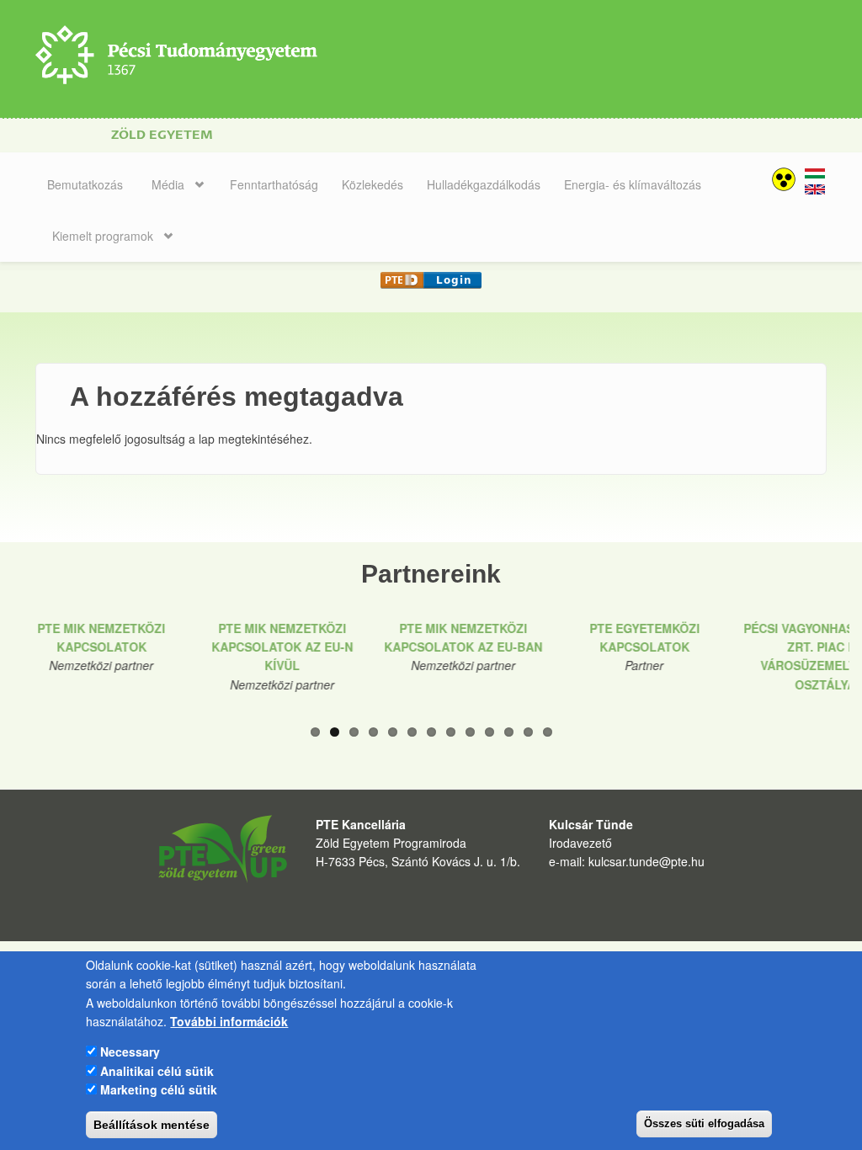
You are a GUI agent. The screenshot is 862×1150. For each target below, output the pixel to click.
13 (547, 732)
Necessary (130, 1051)
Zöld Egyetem (162, 135)
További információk (229, 1021)
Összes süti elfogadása (704, 1123)
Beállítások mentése (151, 1124)
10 (489, 732)
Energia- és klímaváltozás (632, 184)
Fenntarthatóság (274, 184)
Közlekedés (372, 184)
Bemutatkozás (85, 184)
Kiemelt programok (102, 235)
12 (528, 732)
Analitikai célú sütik (157, 1070)
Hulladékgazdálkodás (483, 184)
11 (508, 732)
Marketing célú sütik (158, 1089)
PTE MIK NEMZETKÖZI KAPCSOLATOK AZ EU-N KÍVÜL (282, 647)
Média (168, 184)
